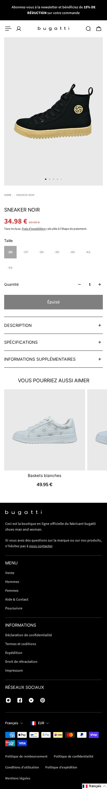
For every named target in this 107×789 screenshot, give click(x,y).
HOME (7, 195)
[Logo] (53, 28)
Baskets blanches (44, 475)
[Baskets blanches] (44, 429)
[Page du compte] (19, 28)
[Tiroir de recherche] (88, 28)
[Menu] (8, 28)
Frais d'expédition (34, 229)
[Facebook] (19, 700)
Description (18, 325)
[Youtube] (31, 700)
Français (11, 723)
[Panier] (98, 28)
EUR (41, 723)
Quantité (11, 284)
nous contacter (40, 546)
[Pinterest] (42, 700)
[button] (94, 786)
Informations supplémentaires (40, 359)
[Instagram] (8, 700)
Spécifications (21, 342)
